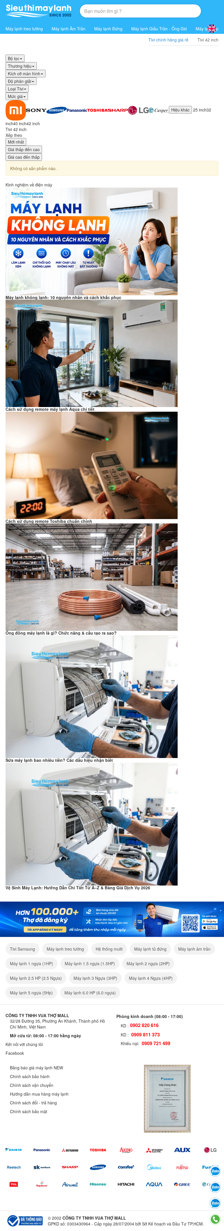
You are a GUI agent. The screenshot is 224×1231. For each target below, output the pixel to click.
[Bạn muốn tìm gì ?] (182, 11)
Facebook (15, 1053)
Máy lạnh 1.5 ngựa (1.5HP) (90, 963)
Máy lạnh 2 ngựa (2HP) (148, 963)
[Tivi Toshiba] (97, 110)
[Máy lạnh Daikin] (14, 1150)
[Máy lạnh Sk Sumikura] (42, 1167)
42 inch (33, 123)
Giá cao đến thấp (24, 157)
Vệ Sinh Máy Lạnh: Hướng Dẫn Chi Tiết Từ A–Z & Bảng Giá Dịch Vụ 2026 (78, 887)
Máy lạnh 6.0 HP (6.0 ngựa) (90, 993)
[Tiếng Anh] (211, 28)
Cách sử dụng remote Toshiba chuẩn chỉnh (49, 521)
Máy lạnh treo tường (24, 29)
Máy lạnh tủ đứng (150, 949)
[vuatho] (112, 918)
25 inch (199, 110)
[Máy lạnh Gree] (182, 1184)
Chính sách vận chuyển (31, 1085)
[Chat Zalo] (215, 1203)
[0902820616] (215, 1187)
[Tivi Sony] (36, 110)
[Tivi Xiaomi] (16, 110)
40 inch (20, 123)
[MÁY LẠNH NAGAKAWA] (42, 1184)
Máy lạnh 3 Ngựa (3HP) (95, 978)
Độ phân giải (19, 81)
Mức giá (15, 96)
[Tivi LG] (138, 110)
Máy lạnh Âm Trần (68, 29)
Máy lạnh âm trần (194, 949)
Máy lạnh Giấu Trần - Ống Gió (159, 29)
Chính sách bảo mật (28, 1111)
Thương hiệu (20, 66)
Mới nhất (16, 142)
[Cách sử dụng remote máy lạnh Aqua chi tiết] (92, 353)
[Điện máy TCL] (14, 1184)
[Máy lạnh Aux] (182, 1150)
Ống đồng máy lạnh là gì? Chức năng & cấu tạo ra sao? (61, 633)
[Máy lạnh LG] (210, 1150)
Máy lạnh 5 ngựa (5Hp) (31, 993)
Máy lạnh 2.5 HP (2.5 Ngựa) (36, 978)
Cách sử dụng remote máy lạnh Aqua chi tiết (50, 409)
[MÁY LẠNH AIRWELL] (70, 1184)
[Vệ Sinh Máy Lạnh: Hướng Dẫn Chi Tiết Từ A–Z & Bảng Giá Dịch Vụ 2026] (92, 823)
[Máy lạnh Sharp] (70, 1167)
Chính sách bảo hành (30, 1076)
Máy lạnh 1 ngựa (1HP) (31, 963)
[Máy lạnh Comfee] (126, 1167)
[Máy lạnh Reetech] (14, 1167)
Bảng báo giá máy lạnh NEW (36, 1068)
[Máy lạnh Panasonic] (42, 1150)
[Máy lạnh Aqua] (154, 1184)
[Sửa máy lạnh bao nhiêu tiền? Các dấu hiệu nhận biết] (92, 696)
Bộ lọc (13, 58)
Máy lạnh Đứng (108, 29)
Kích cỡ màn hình (24, 73)
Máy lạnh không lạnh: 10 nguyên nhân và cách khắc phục (63, 297)
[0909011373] (215, 1171)
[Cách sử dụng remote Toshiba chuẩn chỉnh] (92, 464)
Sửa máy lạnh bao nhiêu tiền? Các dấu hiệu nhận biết (59, 760)
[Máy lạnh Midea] (154, 1167)
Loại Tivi (15, 89)
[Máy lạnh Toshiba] (98, 1150)
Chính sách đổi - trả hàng (33, 1103)
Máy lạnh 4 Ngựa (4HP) (151, 978)
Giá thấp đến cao (24, 149)
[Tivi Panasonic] (77, 110)
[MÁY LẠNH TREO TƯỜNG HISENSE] (98, 1184)
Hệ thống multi (109, 949)
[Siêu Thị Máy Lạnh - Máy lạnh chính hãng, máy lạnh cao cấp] (38, 11)
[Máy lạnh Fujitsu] (182, 1167)
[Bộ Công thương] (24, 1220)
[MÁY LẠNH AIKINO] (126, 1150)
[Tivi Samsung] (56, 110)
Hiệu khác (180, 110)
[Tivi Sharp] (118, 110)
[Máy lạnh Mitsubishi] (70, 1150)
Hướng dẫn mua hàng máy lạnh (39, 1094)
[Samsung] (98, 1167)
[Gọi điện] (215, 1219)
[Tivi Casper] (158, 110)
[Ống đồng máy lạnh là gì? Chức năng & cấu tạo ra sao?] (92, 576)
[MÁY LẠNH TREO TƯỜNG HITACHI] (126, 1184)
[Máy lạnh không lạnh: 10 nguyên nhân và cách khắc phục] (92, 241)
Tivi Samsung (22, 949)
